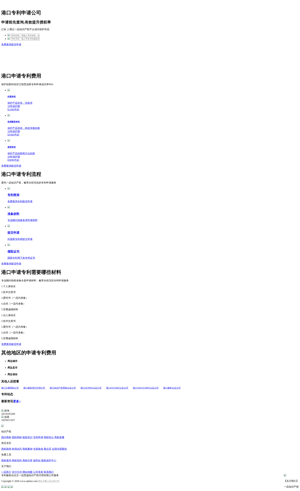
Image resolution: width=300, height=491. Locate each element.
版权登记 (27, 437)
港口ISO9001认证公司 (91, 388)
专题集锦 (38, 449)
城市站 (37, 460)
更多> (17, 401)
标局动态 (17, 449)
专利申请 (38, 437)
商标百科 (17, 460)
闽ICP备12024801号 (49, 481)
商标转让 (49, 437)
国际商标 (17, 437)
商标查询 (6, 460)
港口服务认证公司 (172, 388)
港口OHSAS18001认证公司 (146, 388)
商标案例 (27, 449)
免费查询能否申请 (11, 44)
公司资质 (38, 472)
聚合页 (47, 449)
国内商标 (6, 437)
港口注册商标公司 (10, 388)
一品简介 (6, 472)
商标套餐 (59, 437)
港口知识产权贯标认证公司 (63, 388)
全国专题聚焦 (59, 449)
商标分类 (27, 460)
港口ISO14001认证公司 (117, 388)
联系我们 (49, 472)
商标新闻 (6, 449)
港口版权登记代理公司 (34, 388)
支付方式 (17, 472)
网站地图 (27, 472)
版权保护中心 (48, 460)
